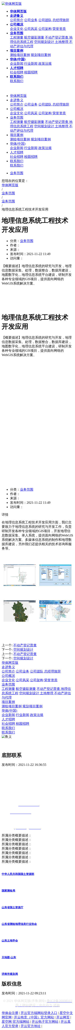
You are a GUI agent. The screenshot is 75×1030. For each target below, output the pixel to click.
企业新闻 (16, 63)
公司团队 (45, 20)
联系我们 (16, 81)
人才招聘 (16, 152)
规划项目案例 (41, 55)
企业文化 (16, 28)
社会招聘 (16, 72)
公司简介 (16, 20)
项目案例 (16, 135)
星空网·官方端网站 (15, 1021)
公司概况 (16, 109)
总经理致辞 (60, 20)
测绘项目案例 (20, 55)
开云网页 (63, 1017)
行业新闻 (31, 63)
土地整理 (62, 42)
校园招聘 (31, 72)
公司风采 (31, 28)
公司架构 (45, 28)
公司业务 (31, 20)
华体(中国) (17, 143)
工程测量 (16, 37)
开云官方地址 (31, 1026)
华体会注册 (10, 1013)
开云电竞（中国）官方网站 (34, 1017)
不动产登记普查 (57, 37)
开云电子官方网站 (45, 1021)
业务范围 (16, 117)
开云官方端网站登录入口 (39, 1013)
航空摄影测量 (34, 37)
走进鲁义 (16, 100)
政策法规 (45, 63)
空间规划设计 (44, 42)
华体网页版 (18, 95)
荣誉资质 (59, 28)
